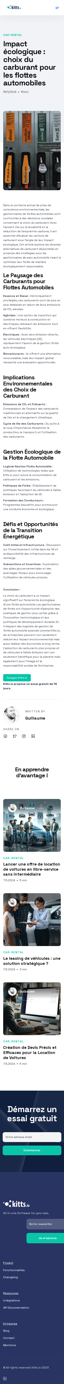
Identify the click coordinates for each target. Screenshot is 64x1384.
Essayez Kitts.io (17, 678)
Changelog (10, 1277)
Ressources (10, 1293)
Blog (6, 1331)
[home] (14, 7)
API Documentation (16, 1308)
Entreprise (10, 1324)
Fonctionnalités (14, 1270)
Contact (9, 1338)
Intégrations (11, 1300)
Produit (8, 1263)
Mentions (9, 1345)
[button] (57, 8)
